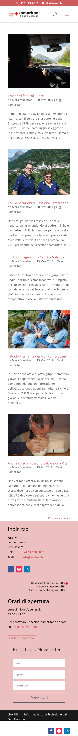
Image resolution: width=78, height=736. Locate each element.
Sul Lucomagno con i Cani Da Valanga (36, 257)
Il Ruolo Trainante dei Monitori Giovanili (37, 356)
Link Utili (13, 714)
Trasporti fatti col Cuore (26, 96)
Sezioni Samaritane (25, 627)
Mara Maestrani (22, 100)
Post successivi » (59, 518)
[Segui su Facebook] (11, 569)
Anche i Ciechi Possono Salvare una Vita (38, 463)
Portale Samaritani (22, 638)
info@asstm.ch (32, 557)
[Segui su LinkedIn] (27, 569)
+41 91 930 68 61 (33, 552)
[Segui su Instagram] (19, 569)
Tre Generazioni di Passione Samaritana (38, 203)
